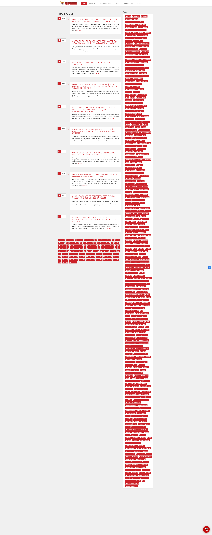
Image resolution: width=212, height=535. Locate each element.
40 (106, 242)
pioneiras (141, 65)
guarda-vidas (130, 467)
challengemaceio (144, 189)
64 (113, 245)
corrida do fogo (131, 170)
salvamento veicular (144, 130)
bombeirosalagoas (131, 54)
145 (60, 259)
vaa (150, 143)
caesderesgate (130, 57)
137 (94, 257)
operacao (129, 367)
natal (135, 302)
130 (70, 257)
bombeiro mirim (140, 119)
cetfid (128, 197)
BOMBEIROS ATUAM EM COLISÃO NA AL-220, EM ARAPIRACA (92, 64)
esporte (129, 200)
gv (127, 251)
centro (135, 321)
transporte (129, 19)
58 (96, 245)
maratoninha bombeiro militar (134, 167)
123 (107, 254)
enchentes (129, 27)
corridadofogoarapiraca (143, 116)
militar (136, 300)
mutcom (141, 89)
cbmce (144, 127)
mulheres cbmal (141, 24)
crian (138, 448)
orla (128, 381)
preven (137, 70)
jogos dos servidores (142, 35)
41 (109, 242)
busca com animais (143, 475)
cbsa (147, 300)
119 (94, 254)
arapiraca (140, 165)
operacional (145, 186)
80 (96, 248)
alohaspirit (129, 140)
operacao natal (146, 305)
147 (67, 259)
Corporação (92, 3)
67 (59, 248)
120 (97, 254)
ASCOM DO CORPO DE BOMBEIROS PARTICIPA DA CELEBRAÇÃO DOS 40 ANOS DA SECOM (93, 197)
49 (70, 245)
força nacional (144, 478)
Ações (118, 3)
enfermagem (146, 302)
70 (68, 248)
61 (104, 245)
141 (107, 257)
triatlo (137, 105)
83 (104, 248)
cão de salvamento (131, 475)
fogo (132, 383)
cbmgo (135, 130)
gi (142, 310)
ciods (128, 316)
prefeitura (129, 397)
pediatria (129, 305)
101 (94, 251)
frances (148, 248)
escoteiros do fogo (142, 81)
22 (118, 240)
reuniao (129, 321)
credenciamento (131, 113)
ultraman (136, 437)
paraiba (146, 451)
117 (87, 254)
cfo (136, 27)
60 (101, 245)
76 (85, 248)
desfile (128, 224)
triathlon (144, 437)
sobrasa (134, 148)
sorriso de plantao (144, 208)
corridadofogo (130, 116)
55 (87, 245)
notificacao (145, 375)
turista (148, 424)
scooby (134, 221)
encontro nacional (131, 181)
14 (96, 240)
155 (94, 259)
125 (114, 254)
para (138, 86)
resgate (129, 132)
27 (69, 242)
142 (111, 257)
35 (92, 242)
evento (128, 386)
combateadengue (144, 259)
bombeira (129, 240)
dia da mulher (130, 184)
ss (141, 124)
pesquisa (129, 364)
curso (136, 73)
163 (60, 262)
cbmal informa (130, 76)
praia (139, 256)
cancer (146, 400)
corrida (139, 113)
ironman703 (130, 105)
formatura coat (130, 35)
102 (98, 251)
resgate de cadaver (139, 275)
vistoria (133, 162)
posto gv (136, 278)
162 (118, 259)
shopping (129, 354)
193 (133, 316)
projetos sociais (131, 81)
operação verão (137, 481)
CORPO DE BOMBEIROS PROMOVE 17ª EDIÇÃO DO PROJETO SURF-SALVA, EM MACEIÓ (93, 154)
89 (59, 251)
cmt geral (135, 224)
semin (148, 356)
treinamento (138, 451)
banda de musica (144, 462)
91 (65, 251)
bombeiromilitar (145, 175)
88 (118, 248)
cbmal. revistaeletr (131, 429)
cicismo (129, 440)
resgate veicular (131, 453)
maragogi (140, 251)
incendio (148, 32)
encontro (129, 151)
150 (77, 259)
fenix (139, 97)
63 (110, 245)
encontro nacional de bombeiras (134, 157)
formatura (129, 38)
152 (84, 259)
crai (139, 30)
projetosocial (145, 289)
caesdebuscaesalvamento (143, 57)
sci (150, 235)
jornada (139, 121)
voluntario (136, 305)
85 (110, 248)
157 (101, 259)
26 (66, 242)
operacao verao (136, 308)
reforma (129, 278)
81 (99, 248)
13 (93, 240)
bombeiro (148, 278)
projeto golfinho (138, 78)
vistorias (129, 213)
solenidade (145, 240)
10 (84, 240)
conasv (128, 232)
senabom (139, 84)
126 (118, 254)
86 (113, 248)
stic (128, 97)
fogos (139, 162)
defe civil (142, 364)
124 (111, 254)
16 (101, 240)
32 (83, 242)
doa (135, 32)
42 (112, 242)
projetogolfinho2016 (143, 291)
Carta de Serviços (128, 3)
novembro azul (130, 356)
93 (70, 251)
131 (73, 257)
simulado (142, 202)
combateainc (130, 359)
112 (70, 254)
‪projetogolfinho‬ (144, 340)
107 (115, 251)
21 (115, 240)
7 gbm (128, 456)
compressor (143, 49)
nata (150, 437)
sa (144, 121)
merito (137, 351)
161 (114, 259)
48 (68, 245)
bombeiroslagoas (138, 229)
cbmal (145, 27)
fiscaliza (139, 211)
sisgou (146, 313)
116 (84, 254)
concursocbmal (130, 108)
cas (142, 22)
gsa (128, 148)
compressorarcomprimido (133, 51)
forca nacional (130, 310)
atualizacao (130, 135)
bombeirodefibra (143, 429)
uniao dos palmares (142, 316)
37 (97, 242)
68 (62, 248)
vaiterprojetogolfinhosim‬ (142, 348)
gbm (128, 319)
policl (128, 124)
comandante (144, 243)
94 (73, 251)
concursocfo (140, 108)
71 (70, 248)
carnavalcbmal (143, 62)
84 (107, 248)
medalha (144, 351)
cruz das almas (130, 205)
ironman (140, 103)
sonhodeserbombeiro (132, 281)
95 (76, 251)
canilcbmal (129, 59)
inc (127, 391)
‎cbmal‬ (140, 346)
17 (104, 240)
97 (82, 251)
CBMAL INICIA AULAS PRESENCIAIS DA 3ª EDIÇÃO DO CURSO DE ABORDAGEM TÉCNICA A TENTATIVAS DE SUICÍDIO (94, 131)
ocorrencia (139, 313)
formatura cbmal (131, 30)
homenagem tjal (131, 24)
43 (114, 242)
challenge (129, 192)
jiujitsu (139, 194)
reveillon (141, 159)
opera (144, 30)
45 (59, 245)
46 (62, 245)
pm (149, 386)
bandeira (144, 386)
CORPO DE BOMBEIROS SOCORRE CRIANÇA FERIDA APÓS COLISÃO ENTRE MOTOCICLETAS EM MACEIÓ (94, 42)
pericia (136, 397)
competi (138, 46)
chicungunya (134, 259)
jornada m (135, 124)
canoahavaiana (142, 143)
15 (98, 240)
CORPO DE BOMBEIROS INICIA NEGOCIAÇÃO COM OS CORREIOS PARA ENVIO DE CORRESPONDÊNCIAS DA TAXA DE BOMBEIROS (94, 86)
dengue (145, 256)
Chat (206, 529)
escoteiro (129, 92)
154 (90, 259)
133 (80, 257)
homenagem (130, 46)
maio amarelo (130, 119)
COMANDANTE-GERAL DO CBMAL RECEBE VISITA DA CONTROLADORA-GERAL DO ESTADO (94, 175)
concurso (144, 105)
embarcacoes (144, 464)
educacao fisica (136, 416)
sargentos (129, 73)
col (138, 335)
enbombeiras (142, 148)
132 (77, 257)
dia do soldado (130, 448)
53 (82, 245)
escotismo (137, 92)
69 (65, 248)
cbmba (128, 130)
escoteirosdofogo (131, 94)
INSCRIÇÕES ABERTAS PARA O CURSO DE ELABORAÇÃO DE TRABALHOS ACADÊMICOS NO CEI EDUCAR (94, 219)
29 (75, 242)
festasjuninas (147, 211)
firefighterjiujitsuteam (132, 227)
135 (87, 257)
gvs (136, 424)
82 (101, 248)
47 (65, 245)
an (134, 213)
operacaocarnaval (146, 59)
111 (67, 254)
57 (93, 245)
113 (73, 254)
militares (129, 49)
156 (97, 259)
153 (87, 259)
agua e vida (137, 367)
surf (145, 146)
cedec (144, 216)
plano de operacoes (131, 324)
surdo (128, 416)
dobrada (145, 16)
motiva (147, 432)
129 (67, 257)
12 (90, 240)
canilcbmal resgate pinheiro (142, 43)
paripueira (143, 254)
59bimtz (136, 243)
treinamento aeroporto (132, 22)
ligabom (140, 410)
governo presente (140, 467)
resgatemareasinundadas (140, 138)
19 (110, 240)
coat (141, 40)
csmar (128, 65)
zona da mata (135, 319)
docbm (141, 270)
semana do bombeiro (139, 200)
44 (117, 242)
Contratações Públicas (106, 3)
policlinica (129, 400)
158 (104, 259)
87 (116, 248)
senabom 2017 (130, 86)
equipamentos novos (132, 486)
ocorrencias (136, 370)
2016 (149, 297)
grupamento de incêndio (133, 483)
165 (67, 262)
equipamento (135, 435)
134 (84, 257)
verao (148, 321)
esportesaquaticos (139, 140)
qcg (142, 300)
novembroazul (130, 173)
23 (59, 242)
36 (95, 242)
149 (73, 259)
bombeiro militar (131, 410)
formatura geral (142, 221)
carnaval (137, 59)
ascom (138, 76)
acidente (141, 32)
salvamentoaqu (136, 402)
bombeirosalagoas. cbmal (133, 289)
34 (89, 242)
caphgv (129, 302)
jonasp (128, 40)
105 (108, 251)
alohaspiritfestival (131, 143)
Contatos (139, 3)
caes (138, 205)
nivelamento (136, 186)
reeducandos (147, 470)
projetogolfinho (131, 154)
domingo (140, 378)
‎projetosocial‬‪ (130, 348)
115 (80, 254)
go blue (129, 16)
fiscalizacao (130, 375)
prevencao (134, 381)
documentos (130, 273)
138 (97, 257)
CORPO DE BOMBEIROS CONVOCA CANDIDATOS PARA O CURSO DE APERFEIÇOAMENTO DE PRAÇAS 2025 (95, 20)
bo (136, 327)
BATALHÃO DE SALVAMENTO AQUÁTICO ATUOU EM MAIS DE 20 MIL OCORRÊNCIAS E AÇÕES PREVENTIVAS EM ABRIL (94, 110)
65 (116, 245)
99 (87, 251)
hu (127, 211)
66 (118, 245)
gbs (133, 127)
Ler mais (78, 30)
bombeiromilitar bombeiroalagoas (135, 294)
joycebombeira (130, 146)
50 (73, 245)
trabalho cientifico (131, 413)
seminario (138, 135)
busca (142, 472)
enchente (129, 219)
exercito (129, 243)
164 (63, 262)
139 (101, 257)
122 (104, 254)
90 (62, 251)
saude (146, 124)
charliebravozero (131, 103)
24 (62, 242)
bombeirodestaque (137, 432)
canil (146, 54)
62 (107, 245)
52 (79, 245)
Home (84, 3)
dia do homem (140, 356)
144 (118, 257)
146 (63, 259)
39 (103, 242)
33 (86, 242)
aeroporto (143, 235)
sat (128, 162)
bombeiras (141, 181)
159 (107, 259)
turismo (141, 424)
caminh (145, 38)
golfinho (129, 78)
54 (85, 245)
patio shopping (130, 459)
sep (139, 216)
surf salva (139, 184)
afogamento (137, 16)
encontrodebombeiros (132, 175)
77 (87, 248)
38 (100, 242)
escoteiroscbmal (143, 94)
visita (136, 19)
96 (79, 251)
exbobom (135, 456)
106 (111, 251)
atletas (136, 49)
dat (142, 372)
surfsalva (139, 146)
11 (87, 240)
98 (85, 251)
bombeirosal (146, 51)
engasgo (129, 32)
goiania (142, 408)
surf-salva (145, 76)
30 (78, 242)
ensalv (146, 229)
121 (101, 254)
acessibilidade (142, 413)
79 (93, 248)
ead (137, 297)
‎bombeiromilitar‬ (144, 343)
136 (90, 257)
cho (149, 448)
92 (68, 251)
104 (104, 251)
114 (77, 254)
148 (70, 259)
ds (137, 235)
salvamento (130, 43)
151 (80, 259)
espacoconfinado (147, 132)
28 (72, 242)
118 (90, 254)
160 (111, 259)
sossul (128, 235)
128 (63, 257)
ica (127, 259)
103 (101, 251)
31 (81, 242)
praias (128, 481)
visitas (144, 448)
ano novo (148, 159)
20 (113, 240)
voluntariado (141, 445)
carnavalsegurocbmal (132, 62)
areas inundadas (131, 216)
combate (143, 435)
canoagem (145, 46)
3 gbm (142, 273)
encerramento (130, 84)
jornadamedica (130, 121)
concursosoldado (131, 111)
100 (91, 251)
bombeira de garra (131, 159)
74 (79, 248)
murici (136, 219)
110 (63, 254)
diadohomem (140, 173)
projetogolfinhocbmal (143, 154)
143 (114, 257)
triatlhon (137, 192)
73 (76, 248)
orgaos (142, 321)
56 (90, 245)
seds (128, 308)
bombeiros (143, 73)
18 (107, 240)
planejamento (130, 313)
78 (90, 248)
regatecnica (142, 232)
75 (82, 248)
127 (60, 257)
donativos (147, 265)
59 (99, 245)
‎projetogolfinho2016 (132, 343)
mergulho (140, 111)
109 (60, 254)
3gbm (142, 219)
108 (118, 251)
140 (104, 257)
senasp (143, 297)
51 (76, 245)
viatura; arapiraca (131, 238)
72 (73, 248)
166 (70, 262)
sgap (128, 472)
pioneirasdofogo (131, 67)
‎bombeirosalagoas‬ (131, 346)
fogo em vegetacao (141, 383)
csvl (128, 127)
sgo (144, 97)
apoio (145, 194)
